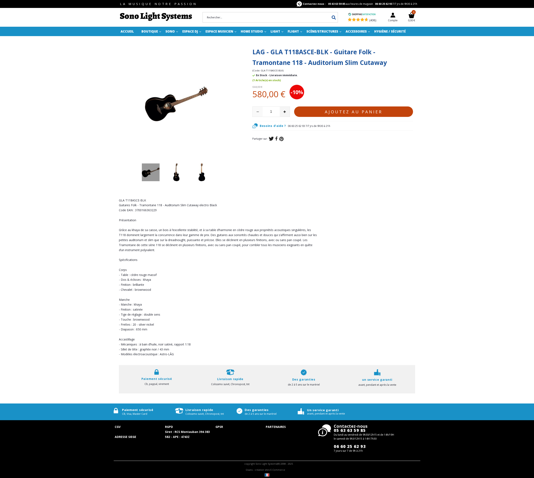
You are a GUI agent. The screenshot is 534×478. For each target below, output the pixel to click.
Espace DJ (190, 31)
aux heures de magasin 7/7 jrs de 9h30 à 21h (360, 4)
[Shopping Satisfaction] (361, 15)
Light (275, 31)
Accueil (127, 31)
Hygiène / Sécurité (390, 31)
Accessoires (356, 31)
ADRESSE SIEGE (125, 437)
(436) (372, 20)
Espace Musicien (219, 31)
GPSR (219, 427)
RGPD (169, 427)
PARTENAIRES (276, 427)
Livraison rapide (199, 410)
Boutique (149, 31)
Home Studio (252, 31)
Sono (170, 31)
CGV (118, 427)
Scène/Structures (322, 31)
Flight (293, 31)
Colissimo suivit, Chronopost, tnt (230, 384)
